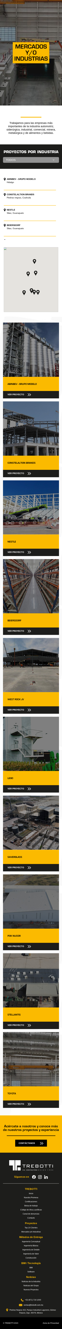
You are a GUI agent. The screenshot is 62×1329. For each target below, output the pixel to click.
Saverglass (15, 857)
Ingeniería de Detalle (31, 1250)
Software (31, 1272)
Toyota (12, 1093)
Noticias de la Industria (31, 1281)
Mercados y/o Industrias (31, 1232)
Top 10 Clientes (31, 1228)
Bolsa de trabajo (31, 1206)
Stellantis (14, 1015)
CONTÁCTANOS (27, 1143)
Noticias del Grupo (31, 1286)
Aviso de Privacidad (51, 1323)
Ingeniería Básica (31, 1246)
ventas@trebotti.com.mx (33, 1305)
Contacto (31, 1218)
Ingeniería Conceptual (31, 1242)
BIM (31, 1268)
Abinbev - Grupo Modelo (22, 384)
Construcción (31, 1258)
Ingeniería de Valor (31, 1254)
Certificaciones (31, 1202)
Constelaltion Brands (22, 463)
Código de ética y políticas (31, 1210)
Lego (10, 778)
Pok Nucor (14, 936)
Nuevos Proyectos (31, 1290)
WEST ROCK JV (16, 699)
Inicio (31, 1193)
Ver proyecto (16, 394)
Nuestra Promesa (31, 1198)
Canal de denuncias (31, 1214)
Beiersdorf (14, 620)
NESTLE (12, 542)
